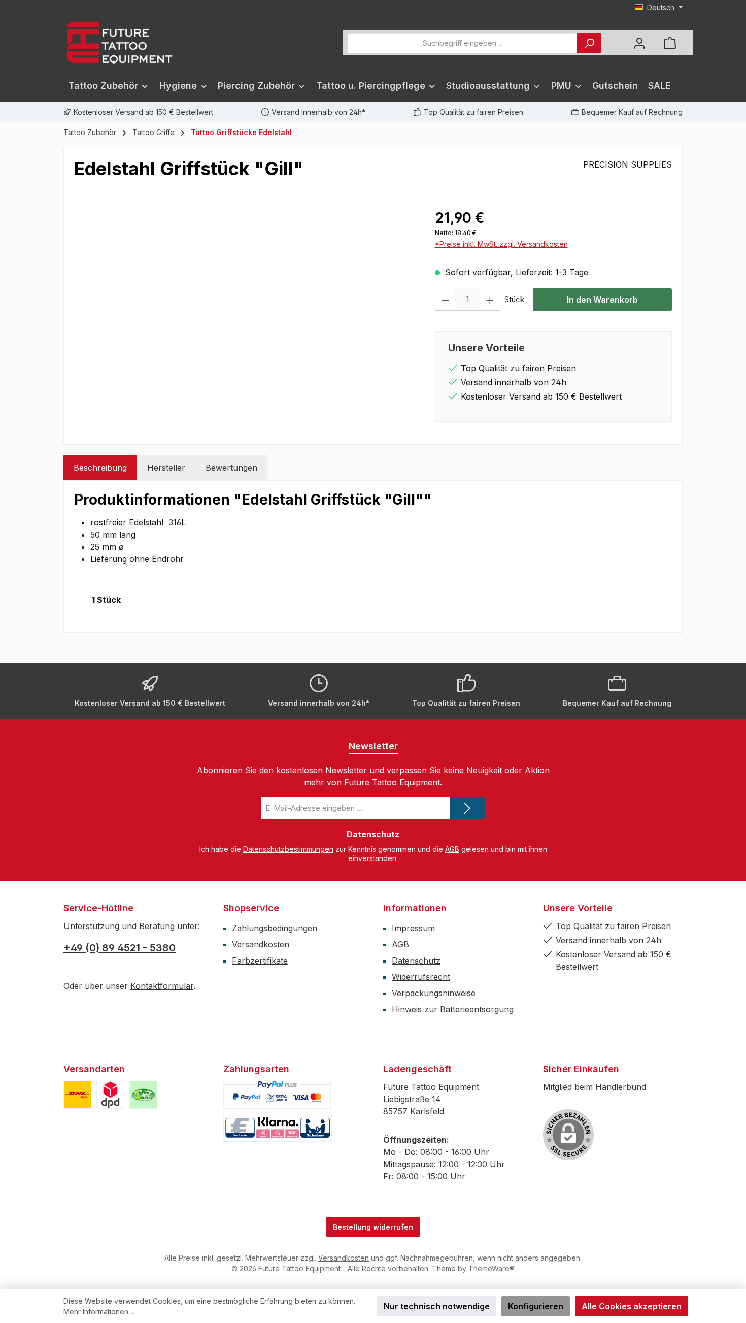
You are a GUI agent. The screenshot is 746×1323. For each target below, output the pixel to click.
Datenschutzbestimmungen (288, 849)
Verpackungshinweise (434, 993)
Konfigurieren (535, 1306)
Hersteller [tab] (166, 467)
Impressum (413, 928)
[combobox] (463, 43)
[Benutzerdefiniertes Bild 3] (143, 1095)
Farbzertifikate (260, 960)
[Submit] (467, 808)
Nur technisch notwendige (437, 1306)
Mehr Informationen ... (99, 1311)
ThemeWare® (491, 1268)
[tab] (100, 467)
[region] (244, 316)
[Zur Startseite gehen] (119, 42)
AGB (452, 849)
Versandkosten (260, 944)
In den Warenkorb (602, 299)
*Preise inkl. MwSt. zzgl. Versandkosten (501, 244)
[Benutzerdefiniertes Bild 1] (77, 1095)
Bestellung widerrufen (373, 1226)
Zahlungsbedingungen (274, 928)
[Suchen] (589, 43)
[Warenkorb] (670, 42)
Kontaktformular (161, 986)
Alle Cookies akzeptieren (632, 1306)
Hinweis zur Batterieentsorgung (453, 1009)
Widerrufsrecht (421, 977)
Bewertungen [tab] (231, 467)
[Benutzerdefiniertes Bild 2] (110, 1095)
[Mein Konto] (639, 42)
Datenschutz (416, 960)
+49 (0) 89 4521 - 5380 (119, 948)
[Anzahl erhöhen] (490, 299)
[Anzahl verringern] (445, 299)
